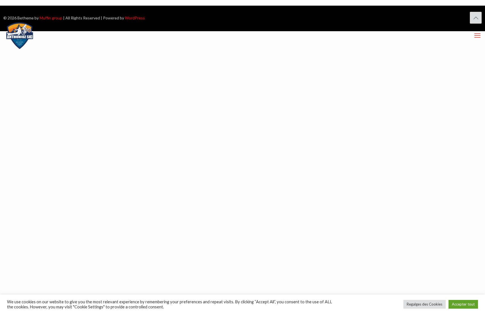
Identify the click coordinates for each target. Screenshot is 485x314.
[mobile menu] (477, 35)
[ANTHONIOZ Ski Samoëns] (20, 35)
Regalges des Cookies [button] (424, 304)
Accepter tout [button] (463, 304)
